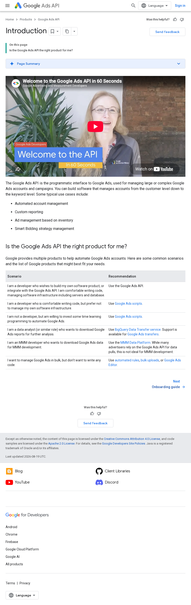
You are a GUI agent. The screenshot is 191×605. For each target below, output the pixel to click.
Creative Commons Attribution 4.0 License (132, 439)
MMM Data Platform (135, 342)
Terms (10, 583)
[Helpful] (174, 19)
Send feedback (167, 32)
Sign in (180, 5)
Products (26, 19)
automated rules (127, 360)
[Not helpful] (181, 19)
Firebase (12, 542)
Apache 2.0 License (61, 443)
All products (14, 564)
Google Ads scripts (128, 303)
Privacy (25, 583)
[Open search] (133, 5)
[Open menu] (7, 5)
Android (11, 527)
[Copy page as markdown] (67, 31)
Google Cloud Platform (22, 549)
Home (10, 19)
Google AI (13, 557)
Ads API (50, 6)
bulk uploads (150, 360)
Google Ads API (48, 19)
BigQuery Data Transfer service (138, 329)
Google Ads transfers (143, 334)
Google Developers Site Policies (123, 443)
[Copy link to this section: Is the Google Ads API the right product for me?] (131, 247)
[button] (95, 63)
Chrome (11, 534)
